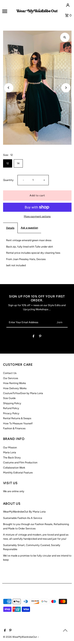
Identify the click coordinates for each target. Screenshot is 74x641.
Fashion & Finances (14, 428)
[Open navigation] (8, 11)
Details (10, 227)
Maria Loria (9, 452)
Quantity (8, 180)
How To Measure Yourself (18, 423)
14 (18, 163)
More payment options (37, 216)
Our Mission (10, 447)
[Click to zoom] (64, 37)
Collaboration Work (14, 467)
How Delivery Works (15, 388)
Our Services (10, 378)
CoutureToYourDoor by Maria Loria (23, 393)
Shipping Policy (12, 403)
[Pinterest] (40, 337)
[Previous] (8, 87)
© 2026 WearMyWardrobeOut (20, 636)
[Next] (66, 87)
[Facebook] (33, 337)
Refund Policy (11, 408)
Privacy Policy (11, 413)
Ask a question (29, 227)
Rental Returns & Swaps (17, 418)
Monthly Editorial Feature (18, 472)
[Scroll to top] (65, 630)
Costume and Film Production (20, 462)
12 (7, 163)
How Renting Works (14, 383)
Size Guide (9, 398)
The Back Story (12, 457)
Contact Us (9, 373)
